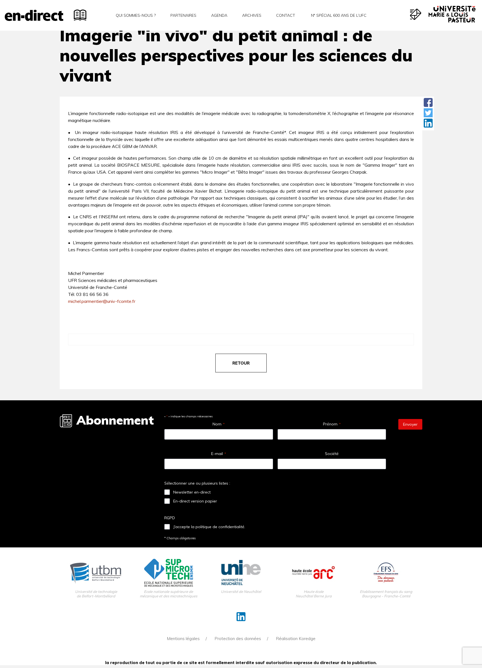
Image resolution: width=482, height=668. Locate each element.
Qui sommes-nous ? (136, 15)
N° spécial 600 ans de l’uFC (338, 15)
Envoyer (410, 424)
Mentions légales (183, 638)
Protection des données (238, 638)
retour (241, 363)
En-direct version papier (195, 501)
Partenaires (183, 15)
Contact (285, 15)
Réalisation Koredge (295, 638)
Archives (251, 15)
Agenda (219, 15)
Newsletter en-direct (192, 492)
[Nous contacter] (415, 14)
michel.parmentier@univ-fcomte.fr (101, 301)
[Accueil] (34, 15)
